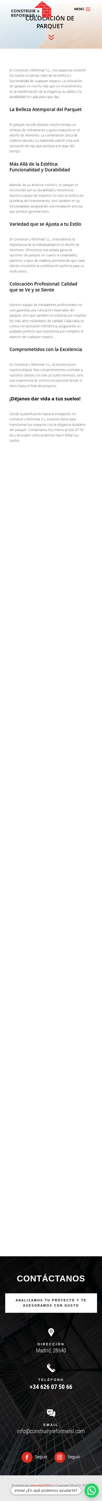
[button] (91, 1490)
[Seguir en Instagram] (59, 1457)
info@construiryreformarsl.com (51, 1431)
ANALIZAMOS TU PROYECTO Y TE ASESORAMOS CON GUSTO (51, 1303)
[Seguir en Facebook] (27, 1457)
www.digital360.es (42, 1485)
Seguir (41, 1456)
